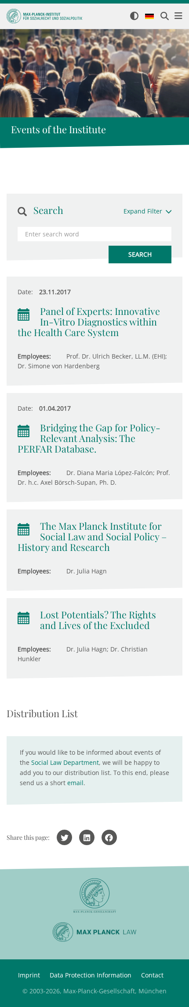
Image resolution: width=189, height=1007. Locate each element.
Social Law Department (65, 762)
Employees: (34, 356)
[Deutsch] (149, 16)
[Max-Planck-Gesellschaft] (94, 895)
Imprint (29, 975)
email (75, 783)
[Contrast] (134, 16)
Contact (152, 975)
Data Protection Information (90, 975)
